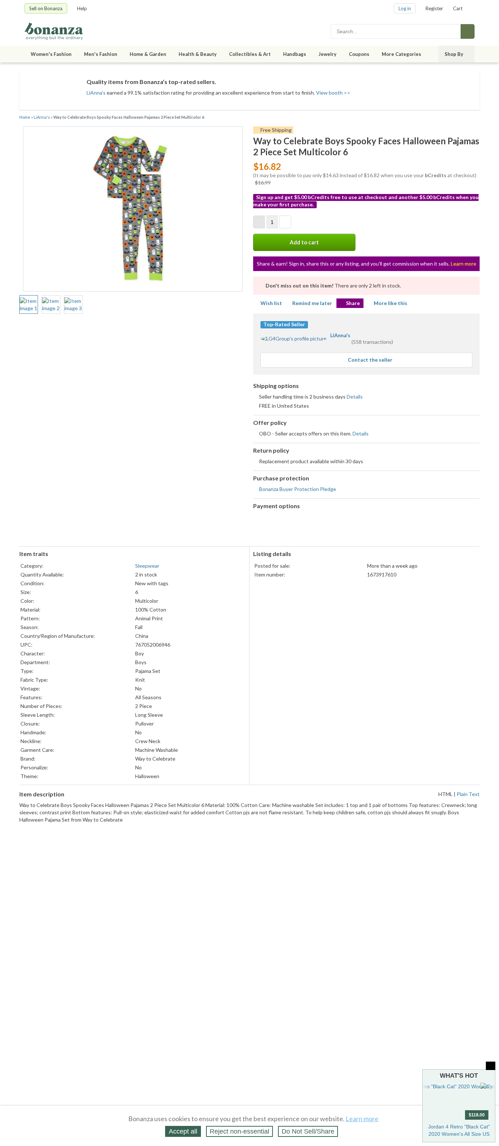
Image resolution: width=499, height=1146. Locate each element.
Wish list (271, 303)
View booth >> (333, 93)
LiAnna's (96, 93)
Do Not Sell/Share (308, 1131)
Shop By (454, 54)
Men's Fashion (100, 54)
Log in (405, 8)
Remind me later (312, 303)
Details (355, 396)
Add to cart (304, 242)
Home (24, 117)
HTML (445, 794)
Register (434, 8)
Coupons (359, 54)
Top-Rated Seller (284, 324)
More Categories (401, 54)
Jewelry (327, 54)
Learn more (463, 263)
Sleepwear (147, 566)
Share (353, 303)
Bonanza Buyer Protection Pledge (297, 489)
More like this (390, 303)
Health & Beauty (198, 54)
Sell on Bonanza (45, 8)
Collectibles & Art (250, 54)
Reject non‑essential (239, 1131)
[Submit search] (468, 31)
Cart (457, 8)
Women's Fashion (51, 54)
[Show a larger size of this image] (29, 304)
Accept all (183, 1131)
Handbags (294, 54)
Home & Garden (148, 54)
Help (82, 8)
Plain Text (468, 794)
